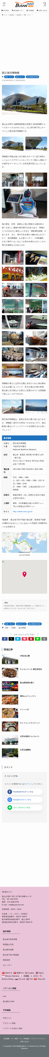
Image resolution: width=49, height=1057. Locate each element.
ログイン (27, 783)
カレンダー (7, 965)
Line (4, 996)
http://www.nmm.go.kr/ (23, 511)
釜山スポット (20, 77)
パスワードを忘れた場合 (12, 1028)
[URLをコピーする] (44, 639)
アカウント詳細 (9, 1023)
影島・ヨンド (9, 77)
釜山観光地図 (8, 949)
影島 (6, 628)
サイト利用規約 (24, 1038)
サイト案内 (14, 1038)
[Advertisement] (24, 42)
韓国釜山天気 (8, 944)
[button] (4, 639)
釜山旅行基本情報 (10, 939)
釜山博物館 (22, 628)
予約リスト (7, 1018)
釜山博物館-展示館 (32, 77)
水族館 (13, 628)
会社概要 (6, 1038)
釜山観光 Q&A (8, 1001)
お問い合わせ (24, 1041)
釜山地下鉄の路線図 (11, 954)
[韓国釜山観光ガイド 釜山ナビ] (24, 4)
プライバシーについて (38, 1038)
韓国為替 (6, 960)
